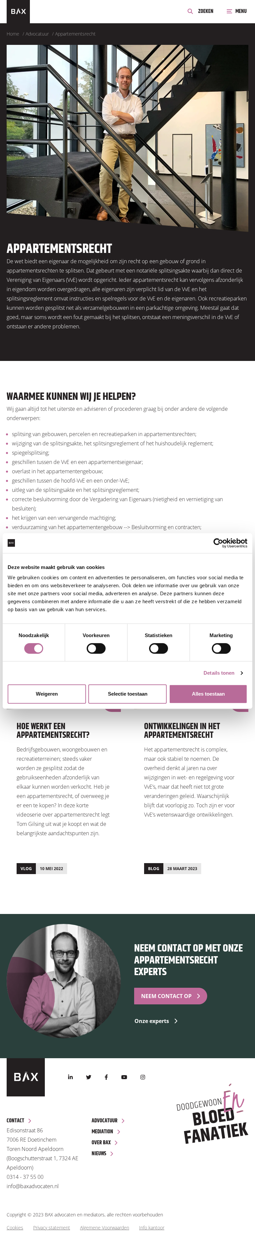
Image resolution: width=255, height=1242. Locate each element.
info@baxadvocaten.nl (33, 1186)
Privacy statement (51, 1227)
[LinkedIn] (70, 1077)
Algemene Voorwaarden (104, 1227)
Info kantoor (151, 1227)
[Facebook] (106, 1077)
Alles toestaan (208, 694)
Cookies (15, 1227)
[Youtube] (124, 1077)
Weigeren (47, 694)
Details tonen (219, 673)
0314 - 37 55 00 (25, 1177)
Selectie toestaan (127, 694)
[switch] (96, 648)
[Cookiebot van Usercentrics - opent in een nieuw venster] (218, 543)
